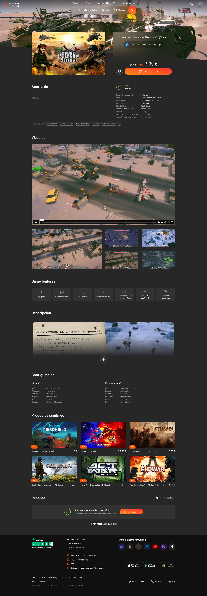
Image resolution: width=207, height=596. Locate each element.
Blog (114, 3)
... (119, 124)
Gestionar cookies (39, 581)
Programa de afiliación (75, 547)
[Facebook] (147, 546)
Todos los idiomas (168, 498)
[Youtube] (155, 546)
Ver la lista (144, 95)
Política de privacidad (75, 543)
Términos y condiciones (76, 539)
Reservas (89, 3)
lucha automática (82, 124)
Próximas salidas (103, 3)
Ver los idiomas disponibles (151, 98)
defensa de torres (109, 124)
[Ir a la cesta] (191, 5)
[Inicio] (12, 5)
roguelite (95, 124)
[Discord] (121, 546)
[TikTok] (172, 546)
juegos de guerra (66, 124)
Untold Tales (145, 106)
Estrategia (145, 111)
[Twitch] (163, 546)
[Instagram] (138, 546)
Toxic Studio (145, 103)
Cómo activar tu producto (150, 100)
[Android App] (150, 565)
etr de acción (52, 124)
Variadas (144, 114)
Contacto (70, 551)
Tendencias (77, 3)
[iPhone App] (133, 565)
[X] (130, 546)
